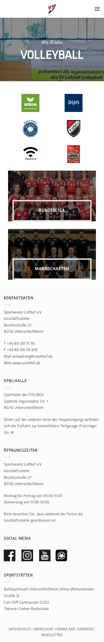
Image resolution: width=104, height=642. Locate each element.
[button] (97, 9)
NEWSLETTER (52, 635)
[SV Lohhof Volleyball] (52, 9)
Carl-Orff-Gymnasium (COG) (26, 603)
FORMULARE (65, 629)
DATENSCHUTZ (20, 629)
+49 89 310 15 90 (21, 344)
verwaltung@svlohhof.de (32, 357)
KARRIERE (85, 629)
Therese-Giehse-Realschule (26, 609)
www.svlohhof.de (26, 363)
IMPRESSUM (43, 629)
